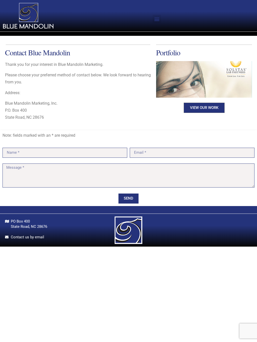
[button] (157, 19)
